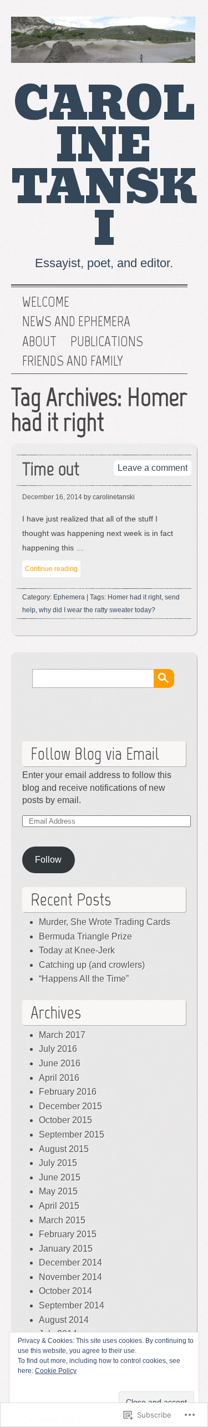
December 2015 (70, 1106)
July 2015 (58, 1163)
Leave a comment (152, 468)
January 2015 (66, 1248)
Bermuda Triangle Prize (85, 936)
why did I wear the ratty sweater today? (97, 610)
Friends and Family (72, 361)
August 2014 (64, 1320)
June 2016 (59, 1063)
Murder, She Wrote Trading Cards (104, 922)
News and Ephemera (76, 321)
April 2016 (59, 1077)
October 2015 (65, 1120)
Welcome (45, 302)
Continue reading (51, 569)
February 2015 (68, 1234)
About (39, 341)
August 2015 (64, 1149)
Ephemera (69, 597)
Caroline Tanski (104, 166)
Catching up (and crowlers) (92, 965)
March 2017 (62, 1035)
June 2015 (59, 1177)
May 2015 (58, 1191)
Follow (48, 859)
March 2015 (62, 1220)
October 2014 (65, 1291)
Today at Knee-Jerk (77, 950)
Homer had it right (134, 597)
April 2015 (59, 1206)
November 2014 (70, 1277)
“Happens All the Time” (84, 978)
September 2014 (71, 1305)
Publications (106, 341)
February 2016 (68, 1091)
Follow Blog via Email (95, 753)
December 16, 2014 (52, 497)
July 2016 (58, 1049)
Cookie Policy (56, 1371)
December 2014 (70, 1262)
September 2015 (71, 1134)
